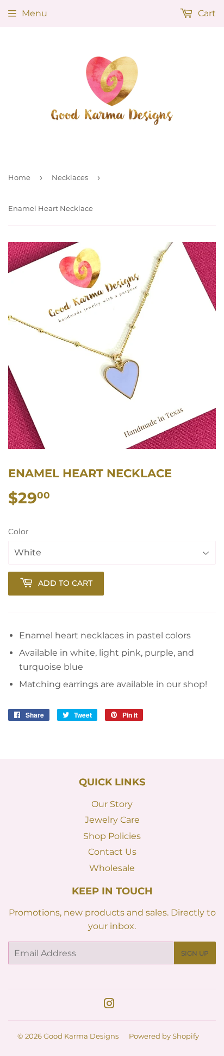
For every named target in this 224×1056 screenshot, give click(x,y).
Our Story (112, 804)
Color (18, 531)
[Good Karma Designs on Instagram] (109, 1005)
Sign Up (195, 953)
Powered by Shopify (164, 1036)
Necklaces (70, 177)
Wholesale (112, 868)
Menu (34, 13)
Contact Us (112, 852)
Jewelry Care (112, 820)
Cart (206, 13)
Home (19, 177)
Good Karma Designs (81, 1036)
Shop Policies (112, 836)
